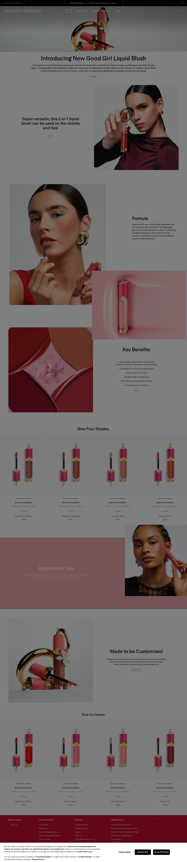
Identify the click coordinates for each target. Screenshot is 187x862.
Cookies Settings (124, 852)
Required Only (143, 852)
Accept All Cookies (161, 852)
